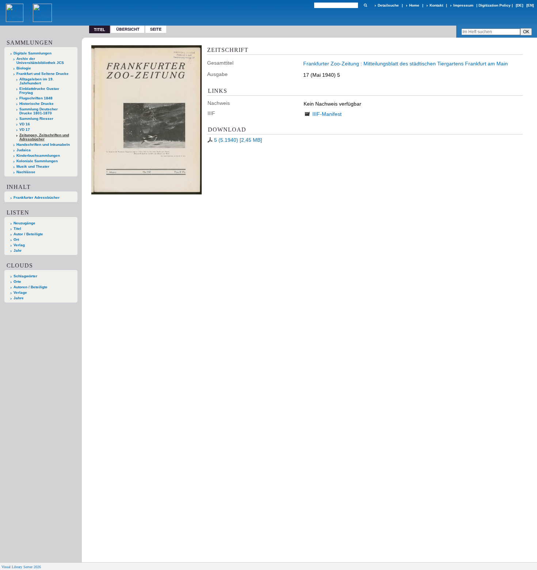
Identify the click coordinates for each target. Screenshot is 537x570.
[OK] (365, 5)
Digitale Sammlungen (33, 53)
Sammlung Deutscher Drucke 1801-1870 (38, 111)
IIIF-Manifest (327, 114)
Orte (17, 282)
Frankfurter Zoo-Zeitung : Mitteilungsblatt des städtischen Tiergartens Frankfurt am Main (405, 63)
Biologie (23, 68)
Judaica (23, 150)
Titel (17, 229)
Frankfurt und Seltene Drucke (42, 74)
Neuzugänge (24, 223)
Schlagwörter (25, 276)
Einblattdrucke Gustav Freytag (39, 91)
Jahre (19, 298)
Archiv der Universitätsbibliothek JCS (40, 61)
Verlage (20, 292)
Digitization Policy (495, 5)
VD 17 (24, 130)
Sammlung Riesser (36, 119)
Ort (16, 240)
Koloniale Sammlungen (37, 161)
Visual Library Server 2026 (21, 567)
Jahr (18, 250)
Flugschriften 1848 (36, 98)
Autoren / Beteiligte (30, 287)
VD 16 (24, 124)
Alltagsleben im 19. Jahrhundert (36, 81)
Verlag (19, 245)
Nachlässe (25, 172)
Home (414, 5)
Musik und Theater (32, 166)
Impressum (463, 5)
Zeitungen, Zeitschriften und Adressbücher (44, 137)
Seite (155, 29)
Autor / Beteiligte (28, 234)
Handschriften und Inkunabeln (43, 144)
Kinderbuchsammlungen (38, 155)
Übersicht (128, 29)
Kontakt (436, 5)
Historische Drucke (36, 104)
